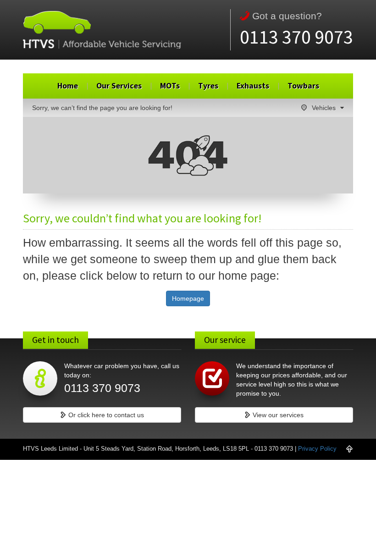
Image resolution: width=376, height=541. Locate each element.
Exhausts (253, 86)
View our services (277, 415)
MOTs (170, 86)
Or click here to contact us (105, 415)
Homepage (188, 298)
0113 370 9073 (296, 37)
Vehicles (324, 107)
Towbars (303, 86)
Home (67, 86)
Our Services (119, 86)
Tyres (208, 86)
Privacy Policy (317, 449)
